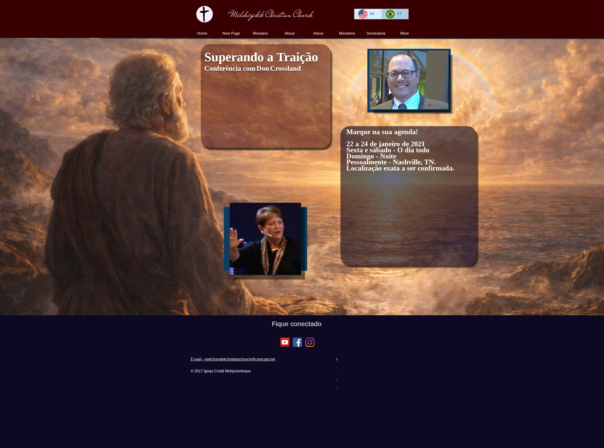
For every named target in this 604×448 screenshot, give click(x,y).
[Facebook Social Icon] (297, 342)
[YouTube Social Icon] (284, 342)
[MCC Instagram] (310, 342)
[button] (318, 33)
